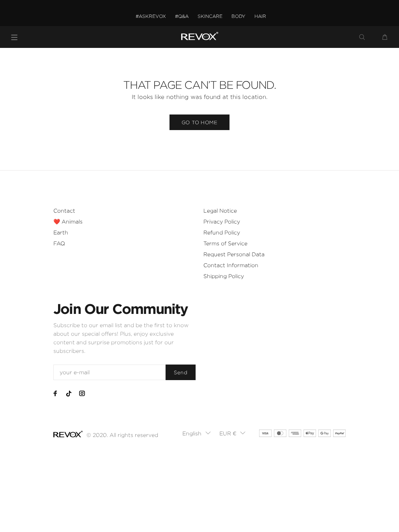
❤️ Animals (68, 221)
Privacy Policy (221, 221)
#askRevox (151, 16)
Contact (64, 211)
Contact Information (230, 265)
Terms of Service (225, 243)
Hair (260, 16)
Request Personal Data (234, 254)
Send (180, 372)
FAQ (59, 243)
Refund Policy (221, 232)
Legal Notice (220, 211)
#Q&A (182, 16)
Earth (60, 232)
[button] (196, 433)
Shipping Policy (223, 276)
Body (238, 16)
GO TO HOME (199, 122)
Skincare (210, 16)
